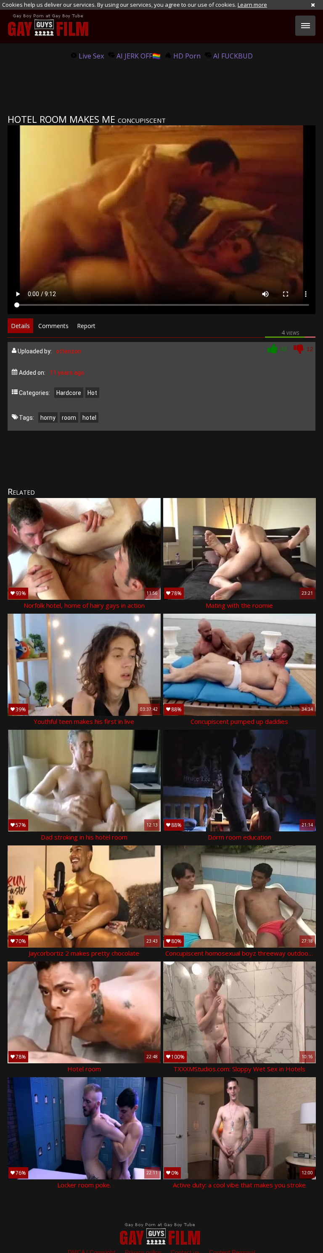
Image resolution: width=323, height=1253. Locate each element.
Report (86, 326)
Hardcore (68, 392)
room (69, 417)
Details (20, 326)
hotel (89, 417)
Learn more (252, 4)
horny (48, 417)
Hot (92, 392)
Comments (53, 326)
